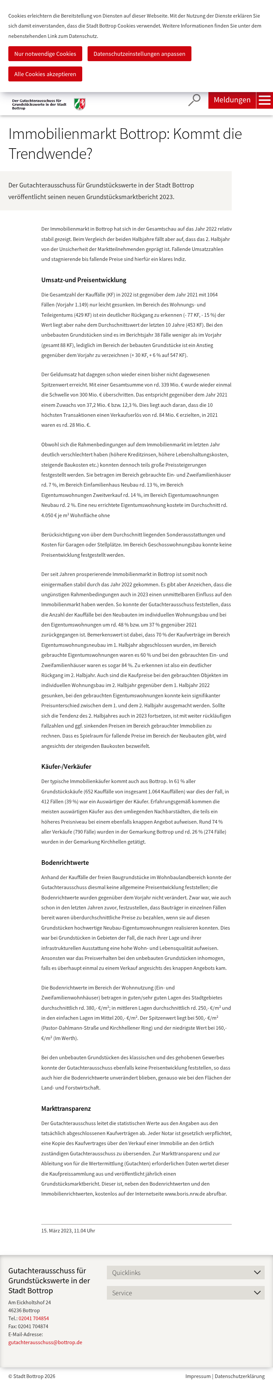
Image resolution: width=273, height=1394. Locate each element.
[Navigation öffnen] (264, 100)
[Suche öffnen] (194, 100)
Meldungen (232, 99)
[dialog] (136, 46)
